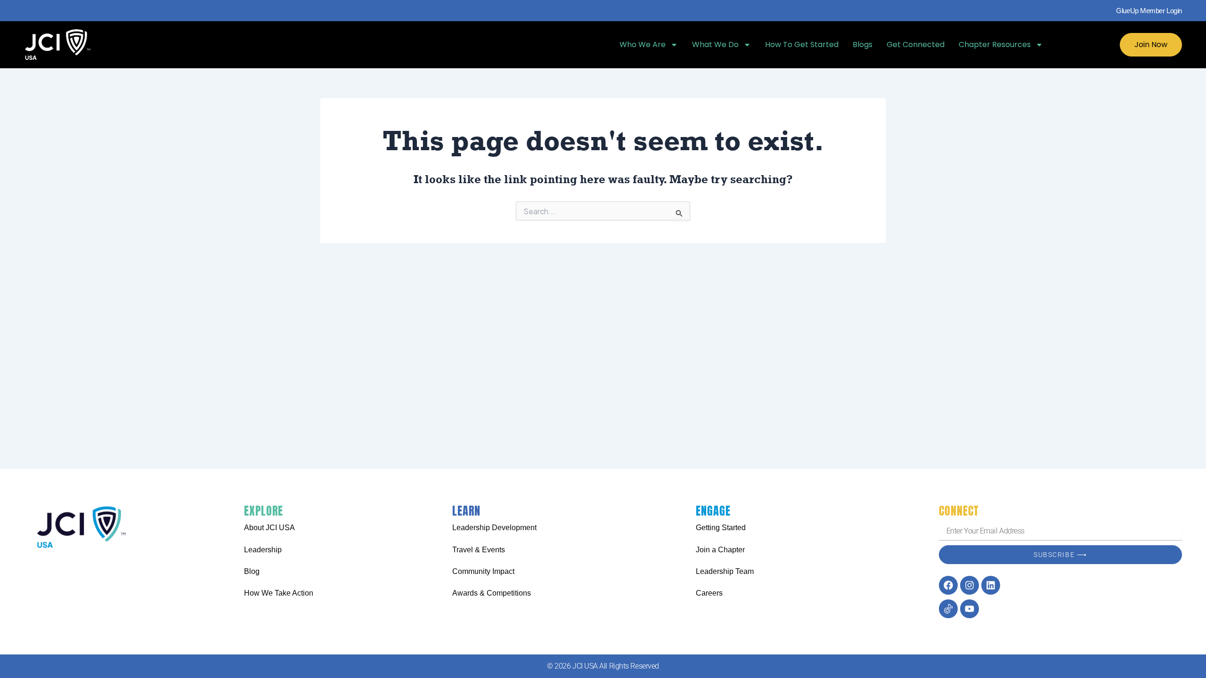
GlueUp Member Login (1149, 11)
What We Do (715, 44)
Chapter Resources (995, 44)
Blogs (862, 44)
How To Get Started (802, 44)
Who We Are (642, 44)
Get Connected (916, 44)
